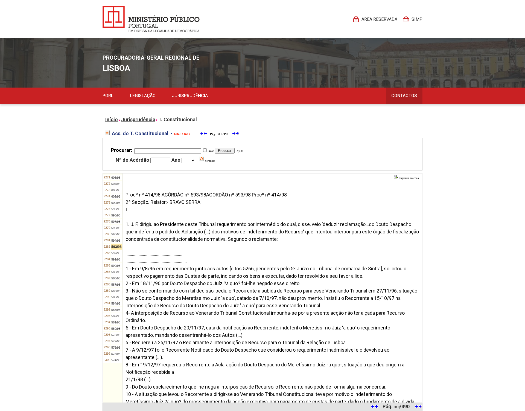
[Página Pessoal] (151, 19)
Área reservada (379, 19)
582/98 (115, 316)
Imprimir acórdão (408, 178)
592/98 (115, 253)
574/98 (115, 360)
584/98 (115, 303)
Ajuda (239, 151)
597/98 (115, 221)
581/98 (115, 322)
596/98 (115, 228)
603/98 (115, 190)
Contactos (404, 95)
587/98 (115, 284)
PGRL (108, 95)
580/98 (115, 328)
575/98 (115, 353)
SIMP (417, 19)
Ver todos (209, 161)
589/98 (115, 272)
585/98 (115, 297)
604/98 (115, 184)
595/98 (115, 234)
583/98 (115, 309)
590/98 (115, 265)
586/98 (115, 291)
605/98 (115, 177)
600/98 (115, 202)
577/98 (115, 341)
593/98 (116, 247)
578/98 (115, 335)
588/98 (115, 278)
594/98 (115, 240)
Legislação (143, 95)
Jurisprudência (190, 95)
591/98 (115, 259)
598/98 (115, 215)
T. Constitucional (177, 119)
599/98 (115, 209)
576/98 (115, 347)
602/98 (115, 196)
